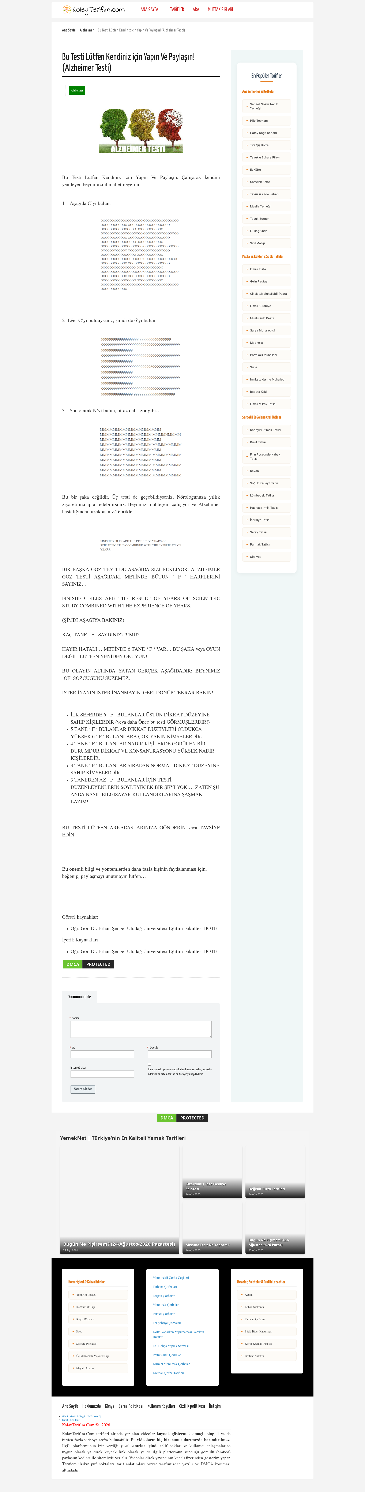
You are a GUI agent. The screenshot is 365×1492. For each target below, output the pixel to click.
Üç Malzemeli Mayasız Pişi (90, 1356)
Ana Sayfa (149, 9)
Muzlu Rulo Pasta (260, 318)
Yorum (75, 1018)
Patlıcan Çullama (253, 1319)
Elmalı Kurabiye (258, 306)
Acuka (246, 1295)
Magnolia (254, 342)
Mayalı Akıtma (83, 1368)
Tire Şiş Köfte (257, 145)
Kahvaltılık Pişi (83, 1307)
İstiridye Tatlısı (258, 520)
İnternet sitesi (79, 1067)
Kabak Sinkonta (252, 1307)
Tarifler (177, 9)
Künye (109, 1406)
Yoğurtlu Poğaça (84, 1295)
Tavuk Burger (257, 218)
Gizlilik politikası (192, 1406)
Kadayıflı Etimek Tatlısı (263, 430)
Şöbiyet (253, 556)
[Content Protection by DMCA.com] (88, 968)
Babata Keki (256, 391)
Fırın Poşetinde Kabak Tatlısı (263, 456)
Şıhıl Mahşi (255, 243)
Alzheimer (87, 30)
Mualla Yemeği (258, 206)
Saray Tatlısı (256, 532)
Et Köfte (253, 169)
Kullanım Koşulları (161, 1406)
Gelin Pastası (257, 281)
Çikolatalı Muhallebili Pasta (266, 293)
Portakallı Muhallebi (261, 355)
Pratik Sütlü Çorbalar (167, 1355)
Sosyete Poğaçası (84, 1344)
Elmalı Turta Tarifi (71, 1419)
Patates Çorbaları (164, 1313)
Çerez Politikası (131, 1406)
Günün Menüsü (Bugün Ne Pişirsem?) (81, 1416)
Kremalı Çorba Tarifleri (168, 1373)
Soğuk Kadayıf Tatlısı (262, 483)
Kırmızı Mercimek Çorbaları (172, 1363)
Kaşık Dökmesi (83, 1319)
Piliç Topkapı (257, 120)
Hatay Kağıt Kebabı (261, 133)
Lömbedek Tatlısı (260, 495)
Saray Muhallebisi (260, 330)
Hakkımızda (91, 1406)
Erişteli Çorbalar (163, 1295)
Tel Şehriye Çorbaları (167, 1322)
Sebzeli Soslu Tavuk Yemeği (262, 106)
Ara (196, 9)
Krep (77, 1331)
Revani (252, 471)
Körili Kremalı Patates (256, 1344)
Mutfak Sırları (220, 9)
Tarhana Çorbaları (165, 1286)
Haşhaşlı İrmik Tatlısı (262, 507)
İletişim (215, 1406)
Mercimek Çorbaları (166, 1304)
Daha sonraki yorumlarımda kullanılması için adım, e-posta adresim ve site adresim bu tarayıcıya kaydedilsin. (180, 1072)
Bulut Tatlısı (256, 442)
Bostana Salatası (252, 1356)
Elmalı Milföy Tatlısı (261, 404)
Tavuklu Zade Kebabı (262, 194)
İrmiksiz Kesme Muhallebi (265, 379)
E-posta (153, 1047)
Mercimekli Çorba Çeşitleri (171, 1277)
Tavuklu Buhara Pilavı (262, 157)
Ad (73, 1047)
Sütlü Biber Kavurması (256, 1331)
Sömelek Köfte (258, 182)
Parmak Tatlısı (258, 544)
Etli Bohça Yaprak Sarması (171, 1345)
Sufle (251, 367)
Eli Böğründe (256, 231)
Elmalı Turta (256, 269)
